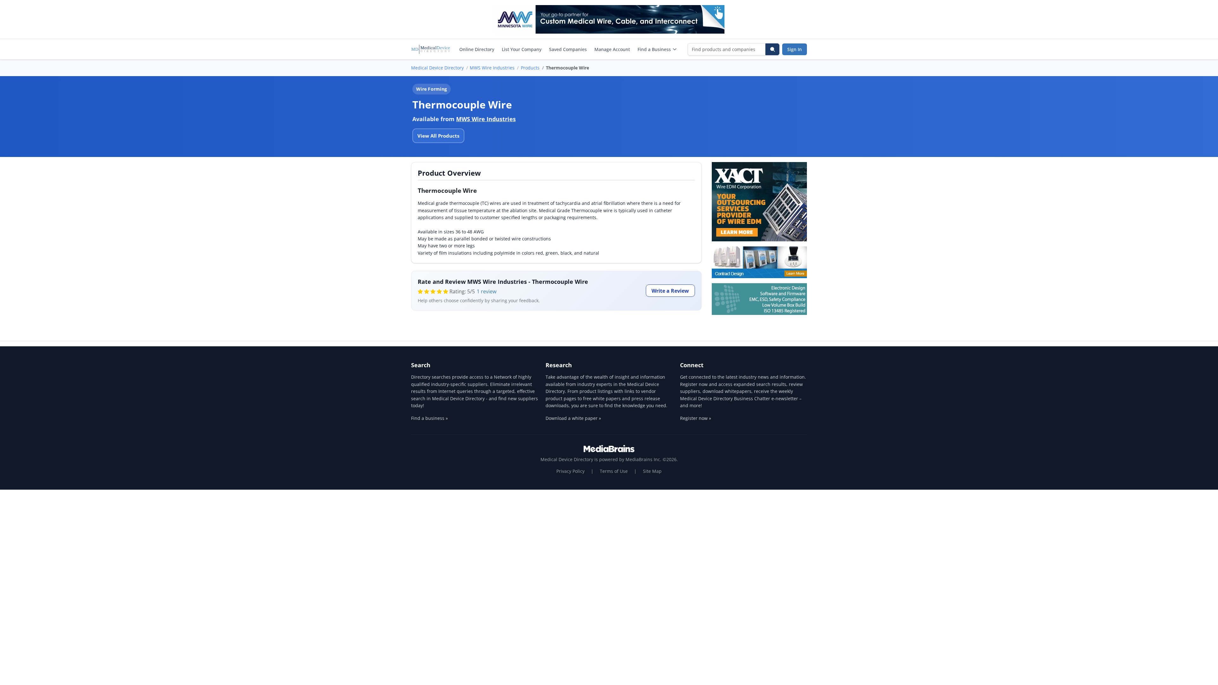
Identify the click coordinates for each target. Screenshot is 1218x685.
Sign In (794, 49)
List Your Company (521, 49)
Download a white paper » (573, 418)
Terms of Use (614, 471)
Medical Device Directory (437, 68)
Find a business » (429, 418)
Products (530, 68)
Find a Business (654, 49)
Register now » (695, 418)
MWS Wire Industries (492, 68)
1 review (486, 291)
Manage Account (612, 49)
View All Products (438, 136)
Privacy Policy (570, 471)
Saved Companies (568, 49)
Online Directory (476, 49)
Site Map (652, 471)
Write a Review (670, 290)
